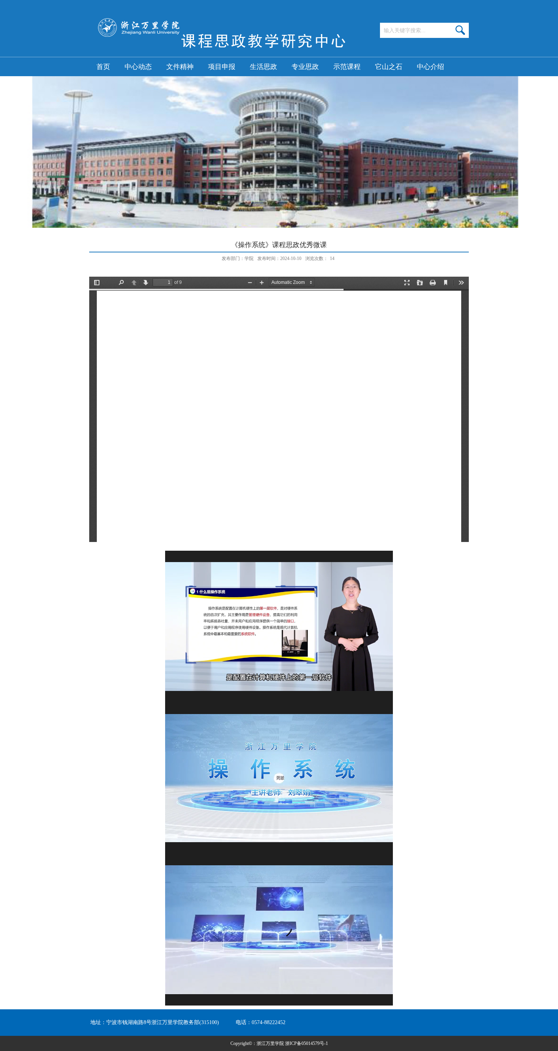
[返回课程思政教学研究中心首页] (220, 54)
